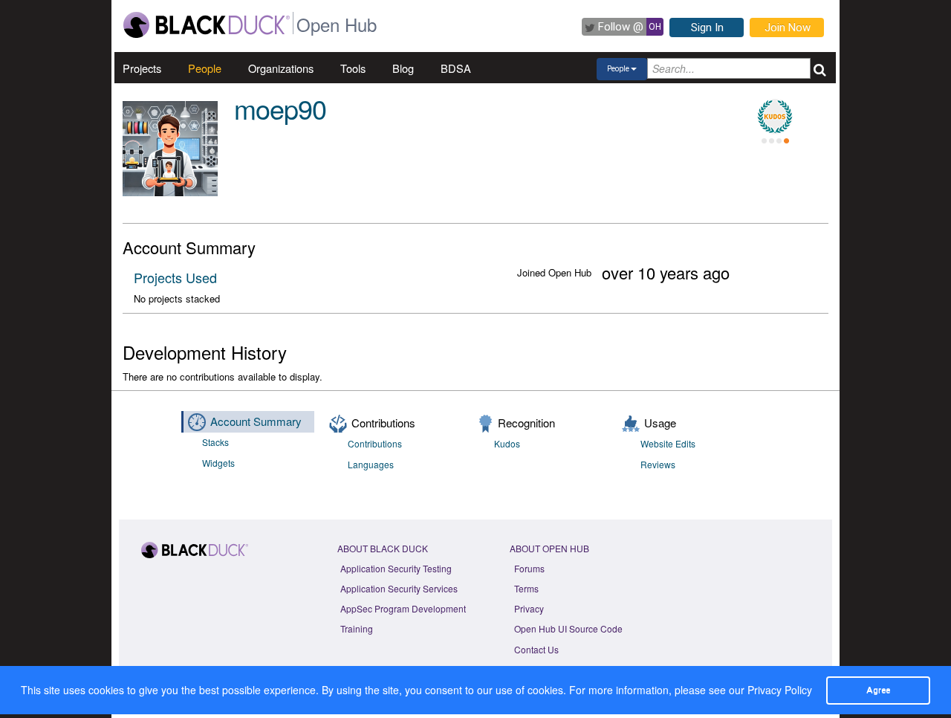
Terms (526, 588)
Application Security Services (399, 588)
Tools (353, 68)
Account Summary (256, 421)
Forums (529, 568)
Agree (878, 690)
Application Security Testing (396, 568)
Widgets (218, 462)
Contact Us (536, 649)
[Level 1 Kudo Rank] (775, 117)
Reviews (657, 464)
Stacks (215, 442)
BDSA (456, 68)
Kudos (507, 443)
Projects (142, 68)
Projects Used (175, 277)
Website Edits (667, 443)
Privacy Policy (779, 689)
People (204, 68)
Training (356, 628)
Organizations (281, 68)
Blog (403, 68)
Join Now (788, 27)
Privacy (529, 608)
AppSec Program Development (403, 608)
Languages (371, 464)
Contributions (375, 443)
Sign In (707, 27)
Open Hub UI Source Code (568, 628)
